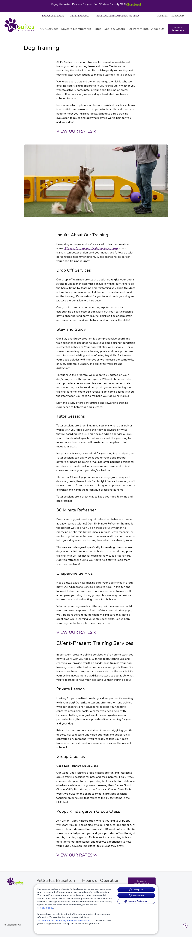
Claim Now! (133, 4)
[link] (19, 25)
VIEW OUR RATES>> (77, 131)
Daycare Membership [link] (76, 29)
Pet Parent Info (138, 29)
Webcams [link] (162, 15)
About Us (158, 29)
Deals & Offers (114, 29)
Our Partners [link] (177, 15)
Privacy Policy (45, 907)
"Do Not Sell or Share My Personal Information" (64, 920)
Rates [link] (97, 29)
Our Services (49, 29)
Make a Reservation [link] (178, 29)
